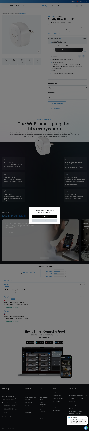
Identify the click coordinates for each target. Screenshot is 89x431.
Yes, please (44, 216)
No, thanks (44, 220)
